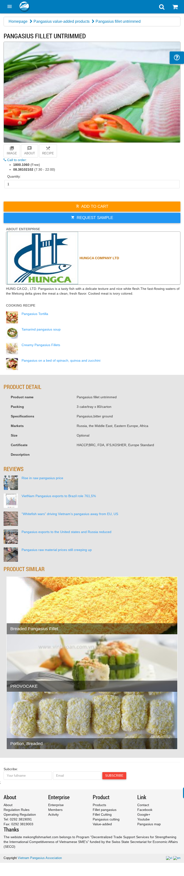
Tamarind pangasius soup (41, 329)
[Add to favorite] (24, 618)
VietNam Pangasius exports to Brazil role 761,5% (59, 496)
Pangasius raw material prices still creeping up (57, 550)
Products (99, 805)
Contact (143, 805)
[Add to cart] (12, 618)
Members (55, 810)
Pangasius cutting (106, 819)
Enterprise (56, 805)
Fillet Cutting (102, 814)
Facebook (144, 810)
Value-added (102, 824)
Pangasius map (149, 824)
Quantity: (14, 176)
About (8, 805)
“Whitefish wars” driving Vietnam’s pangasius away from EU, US (70, 514)
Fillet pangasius (104, 810)
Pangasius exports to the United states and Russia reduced (66, 532)
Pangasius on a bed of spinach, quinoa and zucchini (61, 360)
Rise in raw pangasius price (42, 478)
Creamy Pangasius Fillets (41, 345)
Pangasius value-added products (62, 21)
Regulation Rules (16, 810)
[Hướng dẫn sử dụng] (177, 57)
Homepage (18, 21)
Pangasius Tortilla (35, 314)
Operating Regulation (20, 814)
